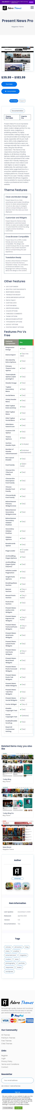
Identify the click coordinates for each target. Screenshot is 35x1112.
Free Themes (6, 1041)
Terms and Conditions (10, 1064)
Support (22, 101)
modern (8, 959)
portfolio (22, 963)
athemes (17, 878)
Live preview (11, 91)
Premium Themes (8, 1038)
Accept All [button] (18, 1108)
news (16, 959)
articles (8, 947)
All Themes (5, 1035)
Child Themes (6, 1043)
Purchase (9, 84)
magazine (23, 955)
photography (10, 963)
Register (4, 1055)
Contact (4, 1067)
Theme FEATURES (9, 117)
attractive (18, 947)
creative (16, 951)
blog (26, 947)
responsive (9, 967)
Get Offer (31, 2)
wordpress (9, 971)
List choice (5, 1086)
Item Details (13, 101)
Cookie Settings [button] (7, 1108)
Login (3, 1058)
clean (8, 951)
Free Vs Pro (24, 117)
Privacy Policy (6, 1061)
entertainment (11, 955)
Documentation (17, 111)
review (19, 967)
